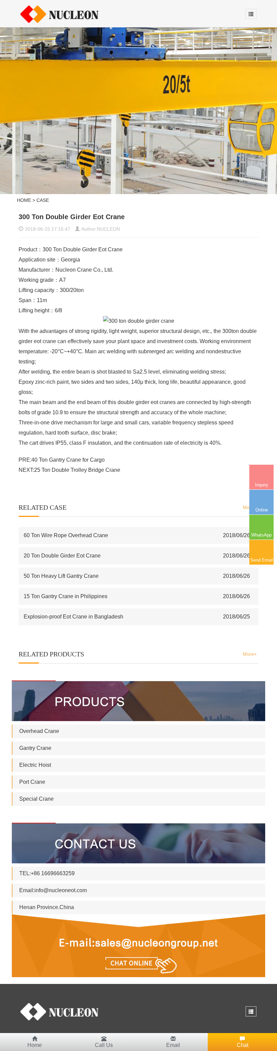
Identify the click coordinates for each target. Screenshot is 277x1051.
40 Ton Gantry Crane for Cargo (68, 460)
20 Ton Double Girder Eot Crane (62, 556)
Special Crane (36, 799)
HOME (24, 200)
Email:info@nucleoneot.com (53, 890)
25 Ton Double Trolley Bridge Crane (77, 470)
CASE (42, 200)
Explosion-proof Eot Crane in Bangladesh (73, 616)
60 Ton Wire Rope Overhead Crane (66, 535)
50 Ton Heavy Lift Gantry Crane (61, 576)
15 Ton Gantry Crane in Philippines (65, 596)
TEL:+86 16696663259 (47, 873)
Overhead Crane (39, 731)
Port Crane (32, 782)
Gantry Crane (35, 748)
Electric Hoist (35, 765)
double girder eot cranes (147, 402)
